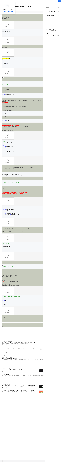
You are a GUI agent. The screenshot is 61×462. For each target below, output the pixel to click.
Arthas (4, 352)
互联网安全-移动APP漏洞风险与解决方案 (50, 23)
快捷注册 (5, 11)
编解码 (7, 373)
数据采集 (5, 389)
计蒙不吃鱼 (3, 357)
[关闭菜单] (1, 1)
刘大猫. (2, 352)
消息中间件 (9, 341)
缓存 (5, 373)
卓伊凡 (2, 341)
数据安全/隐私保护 (10, 357)
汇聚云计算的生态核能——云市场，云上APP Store (51, 29)
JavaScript (5, 384)
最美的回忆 (5, 460)
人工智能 (11, 341)
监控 (6, 352)
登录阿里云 (10, 11)
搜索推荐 (7, 384)
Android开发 (6, 357)
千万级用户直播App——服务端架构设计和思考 (51, 30)
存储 (6, 341)
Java (7, 352)
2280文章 (12, 460)
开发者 (12, 357)
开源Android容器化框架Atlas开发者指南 (50, 21)
